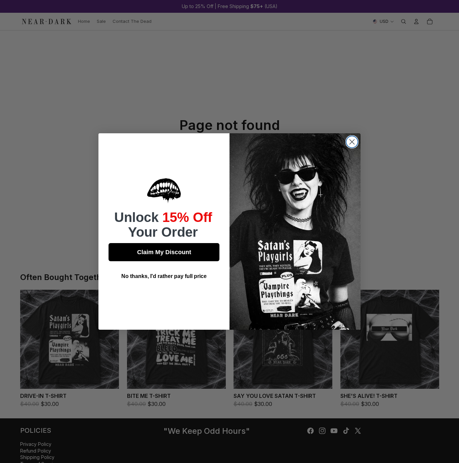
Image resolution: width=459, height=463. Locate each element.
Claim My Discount (164, 252)
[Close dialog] (352, 142)
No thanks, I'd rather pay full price (164, 276)
